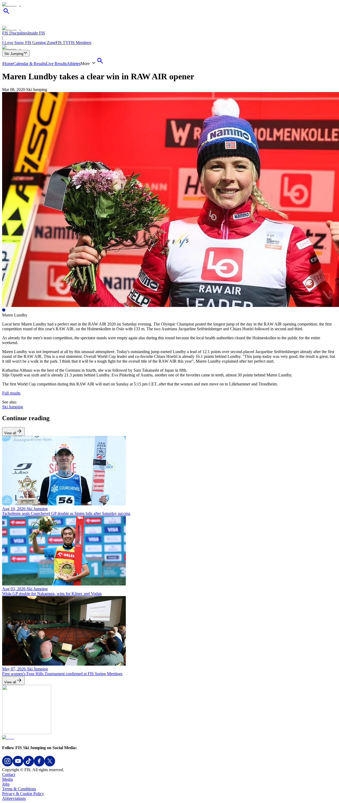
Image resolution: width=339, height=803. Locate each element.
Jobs (6, 784)
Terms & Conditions (19, 789)
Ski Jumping (13, 54)
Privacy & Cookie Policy (23, 793)
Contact (8, 774)
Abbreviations (14, 798)
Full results (11, 393)
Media (7, 779)
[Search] (6, 14)
